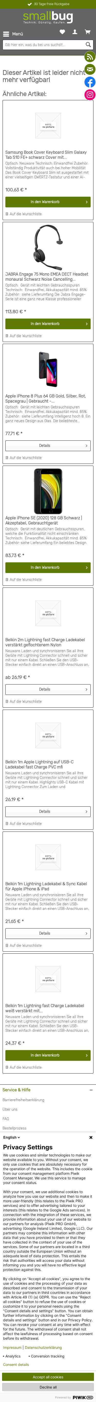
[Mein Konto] (75, 32)
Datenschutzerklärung (43, 1347)
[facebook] (89, 82)
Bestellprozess (14, 1128)
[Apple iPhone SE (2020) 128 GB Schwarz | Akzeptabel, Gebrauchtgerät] (48, 491)
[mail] (89, 69)
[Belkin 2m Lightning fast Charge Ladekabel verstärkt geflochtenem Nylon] (48, 613)
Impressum (12, 1347)
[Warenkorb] (87, 32)
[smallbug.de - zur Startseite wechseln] (48, 17)
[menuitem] (13, 34)
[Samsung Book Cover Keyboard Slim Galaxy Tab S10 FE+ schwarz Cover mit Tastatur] (48, 126)
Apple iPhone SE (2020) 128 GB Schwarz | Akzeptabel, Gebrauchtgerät (43, 520)
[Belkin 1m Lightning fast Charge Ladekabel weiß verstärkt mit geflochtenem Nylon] (48, 979)
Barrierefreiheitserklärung (23, 1100)
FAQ (6, 1119)
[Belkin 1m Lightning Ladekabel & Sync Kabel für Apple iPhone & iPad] (48, 857)
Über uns (10, 1109)
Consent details (16, 1365)
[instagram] (89, 94)
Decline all (48, 1387)
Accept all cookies (48, 1377)
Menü (17, 33)
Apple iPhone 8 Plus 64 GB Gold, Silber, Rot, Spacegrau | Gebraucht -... (45, 399)
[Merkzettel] (62, 32)
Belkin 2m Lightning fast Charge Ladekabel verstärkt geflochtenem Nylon (45, 642)
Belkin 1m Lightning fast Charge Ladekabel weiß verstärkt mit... (44, 1008)
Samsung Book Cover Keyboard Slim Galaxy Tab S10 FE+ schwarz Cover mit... (46, 155)
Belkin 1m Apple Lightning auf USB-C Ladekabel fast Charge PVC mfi (39, 764)
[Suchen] (88, 45)
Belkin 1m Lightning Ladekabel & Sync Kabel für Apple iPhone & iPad (46, 886)
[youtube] (89, 56)
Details (44, 446)
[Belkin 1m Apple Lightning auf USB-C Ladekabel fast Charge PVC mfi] (48, 735)
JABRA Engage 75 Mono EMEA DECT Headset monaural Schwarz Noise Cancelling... (46, 277)
